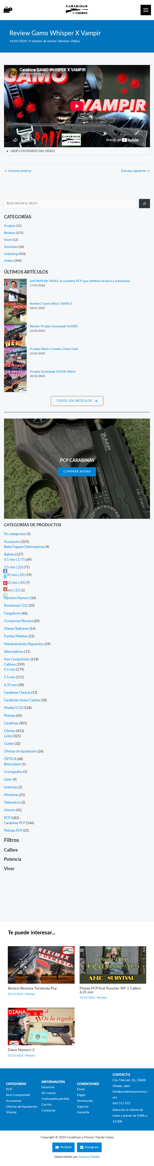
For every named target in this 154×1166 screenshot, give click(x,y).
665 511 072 (121, 1103)
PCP (9, 1089)
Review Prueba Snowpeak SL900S (54, 326)
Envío (81, 1089)
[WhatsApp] (5, 595)
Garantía (83, 1112)
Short (8, 239)
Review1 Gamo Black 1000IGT (51, 303)
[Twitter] (5, 577)
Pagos (81, 1095)
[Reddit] (5, 589)
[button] (77, 401)
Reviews (64, 41)
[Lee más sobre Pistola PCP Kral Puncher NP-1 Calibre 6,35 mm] (113, 964)
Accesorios (13, 1100)
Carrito (47, 1104)
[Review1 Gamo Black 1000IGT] (15, 312)
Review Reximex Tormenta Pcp (32, 988)
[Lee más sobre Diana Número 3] (41, 1026)
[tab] (77, 151)
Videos (75, 41)
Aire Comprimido (18, 1095)
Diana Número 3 (21, 1050)
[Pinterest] (5, 583)
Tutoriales (11, 246)
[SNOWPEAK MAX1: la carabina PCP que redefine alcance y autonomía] (15, 290)
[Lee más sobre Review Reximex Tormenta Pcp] (41, 964)
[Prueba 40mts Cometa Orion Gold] (15, 358)
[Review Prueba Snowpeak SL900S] (15, 335)
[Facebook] (5, 571)
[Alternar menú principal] (146, 10)
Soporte (82, 1106)
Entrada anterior (17, 170)
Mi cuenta (49, 1093)
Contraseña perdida (55, 1098)
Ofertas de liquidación (21, 1106)
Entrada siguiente (135, 170)
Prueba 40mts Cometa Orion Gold (54, 349)
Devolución (85, 1100)
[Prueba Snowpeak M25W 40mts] (15, 380)
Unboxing (11, 254)
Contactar (49, 1110)
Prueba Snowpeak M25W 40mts (53, 371)
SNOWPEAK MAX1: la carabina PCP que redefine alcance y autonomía (80, 281)
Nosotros (48, 1087)
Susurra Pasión (89, 1156)
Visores (11, 1112)
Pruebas (9, 225)
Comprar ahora (77, 471)
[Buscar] (144, 203)
